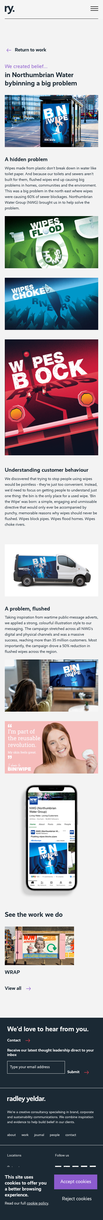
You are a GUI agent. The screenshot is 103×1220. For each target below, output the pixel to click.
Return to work (30, 50)
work (25, 1135)
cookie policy (37, 1203)
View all (13, 988)
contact (70, 1135)
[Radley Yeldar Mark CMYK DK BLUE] (9, 9)
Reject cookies (77, 1199)
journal (39, 1135)
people (55, 1135)
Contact (14, 1040)
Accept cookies (75, 1182)
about (11, 1135)
